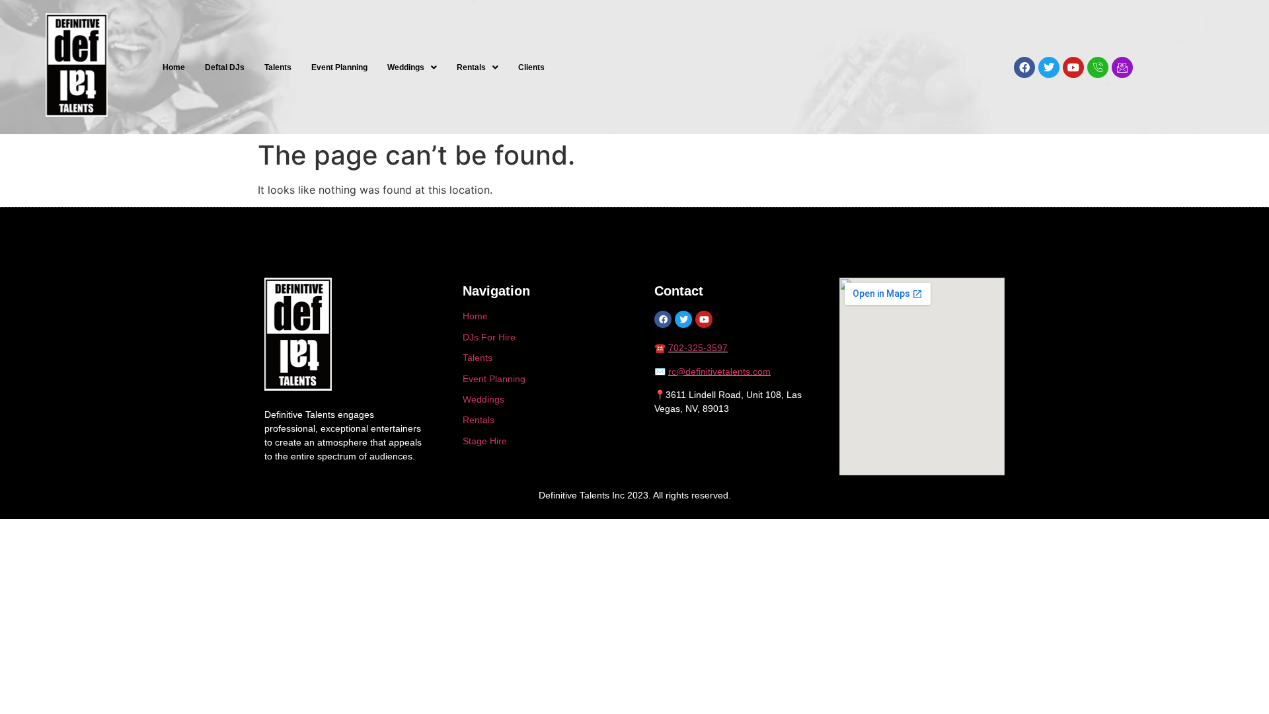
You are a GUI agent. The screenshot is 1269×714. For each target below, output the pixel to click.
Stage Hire (485, 441)
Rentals (471, 67)
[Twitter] (1048, 67)
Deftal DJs (225, 67)
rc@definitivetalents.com (719, 371)
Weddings (405, 67)
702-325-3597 (698, 347)
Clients (531, 67)
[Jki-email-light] (1122, 67)
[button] (412, 67)
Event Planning (339, 67)
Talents (277, 67)
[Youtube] (1073, 67)
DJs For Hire (489, 337)
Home (174, 67)
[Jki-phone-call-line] (1097, 67)
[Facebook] (1024, 67)
